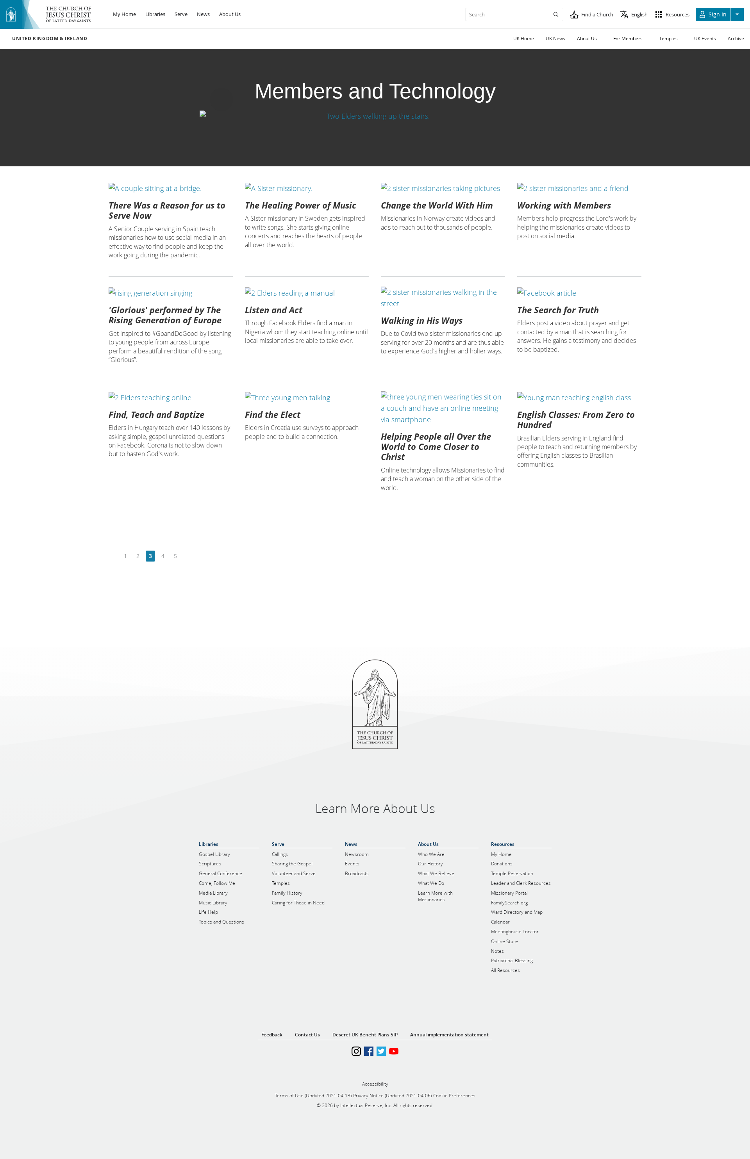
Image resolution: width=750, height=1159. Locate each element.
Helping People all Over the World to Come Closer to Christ (436, 446)
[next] (187, 556)
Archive (736, 38)
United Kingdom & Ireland (49, 38)
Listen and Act (273, 310)
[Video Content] (375, 116)
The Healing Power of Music (300, 205)
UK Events (705, 38)
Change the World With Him (437, 205)
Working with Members (564, 205)
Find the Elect (272, 414)
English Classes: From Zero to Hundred (576, 419)
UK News (555, 38)
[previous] (113, 556)
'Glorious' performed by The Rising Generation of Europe (165, 315)
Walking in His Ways (421, 320)
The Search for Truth (558, 310)
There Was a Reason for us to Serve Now (167, 210)
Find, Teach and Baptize (156, 414)
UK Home (523, 38)
